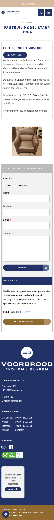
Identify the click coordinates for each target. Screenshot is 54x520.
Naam (6, 192)
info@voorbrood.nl (12, 400)
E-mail (7, 219)
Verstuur (23, 267)
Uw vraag (8, 233)
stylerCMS (13, 515)
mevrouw (22, 185)
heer (8, 185)
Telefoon (8, 206)
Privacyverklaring (14, 509)
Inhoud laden (13, 489)
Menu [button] (48, 12)
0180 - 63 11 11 (32, 3)
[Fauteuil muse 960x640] (27, 141)
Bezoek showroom (24, 321)
